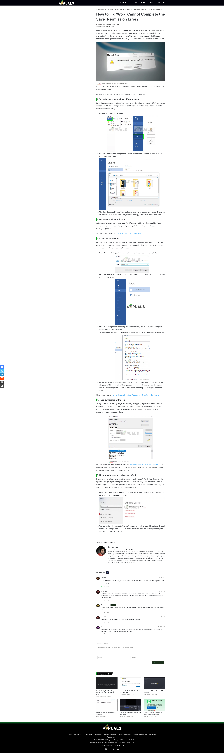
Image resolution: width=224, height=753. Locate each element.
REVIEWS (133, 3)
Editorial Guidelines (124, 734)
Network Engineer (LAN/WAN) (116, 549)
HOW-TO (123, 3)
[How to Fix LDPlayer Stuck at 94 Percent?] (154, 683)
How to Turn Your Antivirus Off (129, 233)
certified (103, 26)
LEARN (150, 3)
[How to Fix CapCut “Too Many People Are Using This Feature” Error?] (107, 683)
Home (99, 9)
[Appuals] (66, 3)
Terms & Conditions (110, 734)
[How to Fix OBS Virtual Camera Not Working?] (130, 705)
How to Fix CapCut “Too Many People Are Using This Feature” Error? (105, 692)
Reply (107, 586)
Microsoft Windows (107, 9)
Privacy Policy (87, 734)
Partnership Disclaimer (140, 734)
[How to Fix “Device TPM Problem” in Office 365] (130, 683)
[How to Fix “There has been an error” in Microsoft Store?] (154, 705)
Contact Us (152, 734)
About (70, 734)
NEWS (143, 3)
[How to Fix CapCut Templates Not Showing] (107, 705)
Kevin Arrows (100, 24)
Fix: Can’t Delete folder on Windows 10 (143, 465)
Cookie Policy (98, 734)
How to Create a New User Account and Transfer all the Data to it (136, 395)
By (97, 24)
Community (77, 734)
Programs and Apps (119, 9)
